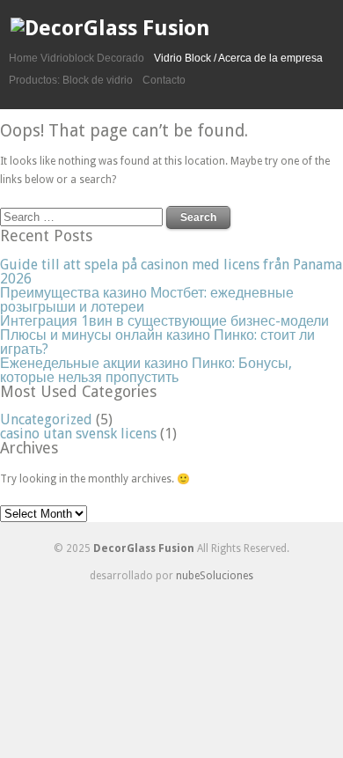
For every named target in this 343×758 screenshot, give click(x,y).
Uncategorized (46, 419)
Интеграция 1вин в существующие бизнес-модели (164, 321)
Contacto (164, 80)
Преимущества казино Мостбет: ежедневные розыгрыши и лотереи (147, 299)
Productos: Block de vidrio (71, 80)
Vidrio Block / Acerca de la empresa (238, 58)
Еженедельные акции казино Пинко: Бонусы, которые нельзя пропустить (146, 370)
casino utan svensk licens (78, 433)
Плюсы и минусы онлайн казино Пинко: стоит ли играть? (157, 342)
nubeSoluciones (214, 576)
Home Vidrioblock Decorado (76, 58)
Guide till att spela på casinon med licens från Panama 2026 (171, 271)
